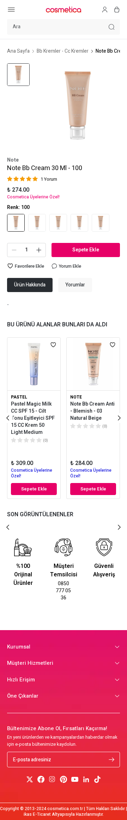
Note (13, 160)
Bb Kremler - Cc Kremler (63, 51)
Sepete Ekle (85, 250)
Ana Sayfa (18, 51)
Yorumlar (75, 285)
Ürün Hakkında (30, 285)
